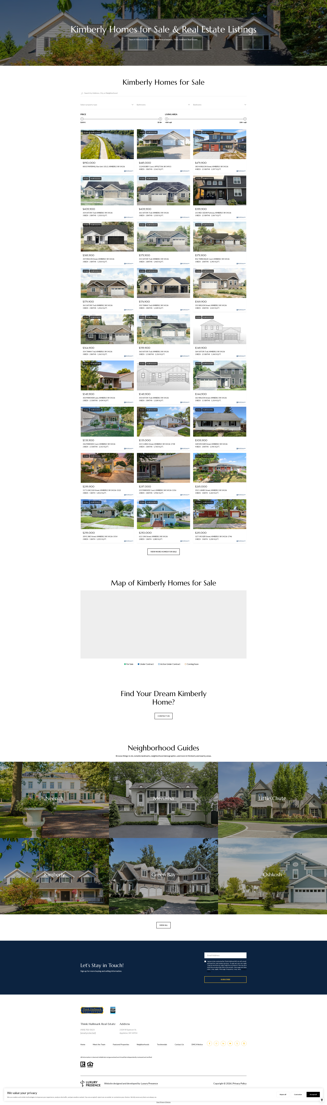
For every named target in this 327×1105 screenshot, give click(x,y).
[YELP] (237, 1043)
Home (82, 1044)
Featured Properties (121, 1044)
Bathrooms (141, 105)
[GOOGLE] (244, 1043)
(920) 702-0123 (87, 1029)
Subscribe (225, 979)
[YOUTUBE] (230, 1043)
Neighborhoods (143, 1044)
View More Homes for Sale (163, 552)
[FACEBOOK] (209, 1043)
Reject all (283, 1094)
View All (163, 925)
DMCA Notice (197, 1044)
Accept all (313, 1094)
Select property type (88, 105)
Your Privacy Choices (163, 1102)
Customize (298, 1094)
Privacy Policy (240, 1083)
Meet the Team (99, 1044)
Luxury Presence (149, 1083)
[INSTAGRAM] (216, 1043)
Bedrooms (197, 105)
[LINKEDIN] (223, 1043)
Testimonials (162, 1044)
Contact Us (164, 716)
